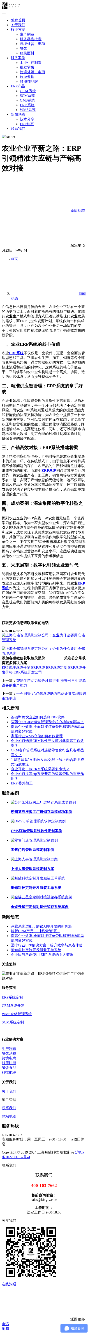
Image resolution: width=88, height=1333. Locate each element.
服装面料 (27, 53)
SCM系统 (27, 95)
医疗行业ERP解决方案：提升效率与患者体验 (47, 945)
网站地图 (9, 1116)
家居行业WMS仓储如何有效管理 (37, 736)
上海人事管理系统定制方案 (32, 869)
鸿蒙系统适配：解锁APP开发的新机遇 (41, 926)
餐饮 (23, 48)
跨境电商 (9, 1058)
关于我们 (18, 25)
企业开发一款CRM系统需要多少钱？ (40, 769)
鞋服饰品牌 (29, 81)
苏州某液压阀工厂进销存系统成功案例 (41, 812)
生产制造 (27, 34)
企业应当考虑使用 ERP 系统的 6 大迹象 (42, 955)
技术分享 (27, 119)
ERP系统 (16, 353)
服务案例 (18, 58)
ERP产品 (18, 86)
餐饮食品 (9, 1068)
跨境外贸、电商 (32, 44)
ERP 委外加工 (22, 783)
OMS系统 (27, 100)
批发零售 (27, 67)
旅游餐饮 (27, 77)
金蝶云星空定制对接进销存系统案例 (40, 907)
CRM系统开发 (13, 1006)
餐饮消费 (9, 1053)
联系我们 (18, 129)
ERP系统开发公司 (28, 672)
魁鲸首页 (18, 20)
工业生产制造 (31, 62)
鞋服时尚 (9, 1063)
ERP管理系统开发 (16, 667)
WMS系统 (28, 110)
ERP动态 (27, 124)
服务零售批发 (31, 39)
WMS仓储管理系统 (17, 1014)
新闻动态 (18, 114)
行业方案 (18, 29)
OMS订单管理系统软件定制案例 (36, 831)
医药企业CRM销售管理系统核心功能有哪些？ (47, 722)
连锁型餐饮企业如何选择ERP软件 (38, 717)
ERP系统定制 (56, 667)
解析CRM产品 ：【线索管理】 (35, 931)
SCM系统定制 (13, 1022)
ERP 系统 (27, 105)
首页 (14, 259)
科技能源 (9, 1072)
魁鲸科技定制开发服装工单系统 (36, 888)
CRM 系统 (28, 91)
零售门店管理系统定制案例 (32, 850)
